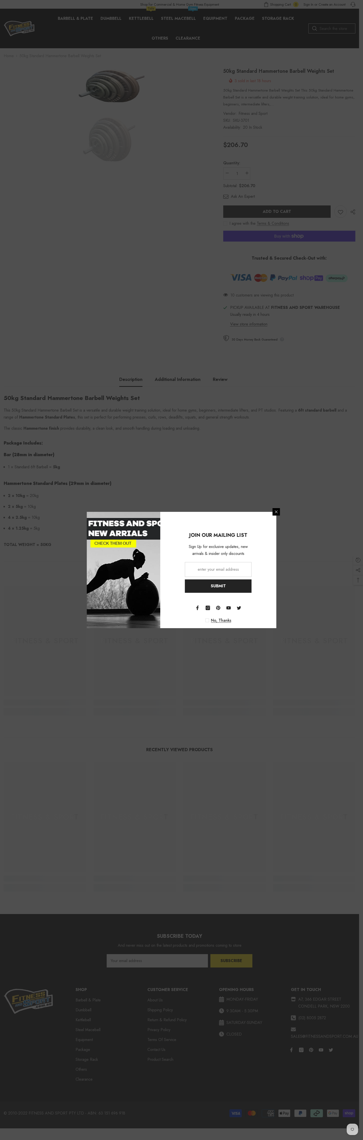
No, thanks (242, 620)
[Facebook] (219, 608)
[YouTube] (250, 608)
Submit (239, 586)
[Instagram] (229, 608)
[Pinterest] (239, 608)
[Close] (297, 512)
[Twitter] (260, 608)
